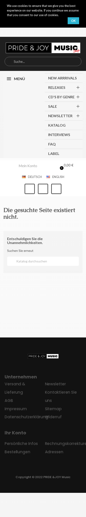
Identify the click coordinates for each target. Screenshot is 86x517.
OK (73, 21)
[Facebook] (30, 189)
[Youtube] (56, 189)
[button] (65, 166)
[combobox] (43, 61)
